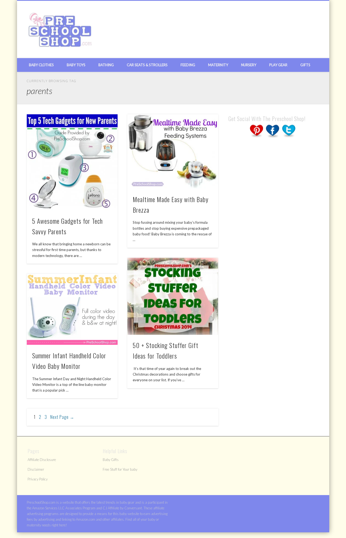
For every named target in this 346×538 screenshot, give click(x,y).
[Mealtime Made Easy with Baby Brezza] (172, 151)
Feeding (188, 65)
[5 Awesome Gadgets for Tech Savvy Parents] (72, 162)
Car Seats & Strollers (147, 65)
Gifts (305, 65)
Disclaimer (36, 469)
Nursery (248, 65)
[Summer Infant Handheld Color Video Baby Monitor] (72, 309)
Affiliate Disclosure (42, 459)
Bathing (106, 65)
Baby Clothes (41, 65)
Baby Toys (76, 65)
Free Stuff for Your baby (120, 469)
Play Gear (278, 65)
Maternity (218, 65)
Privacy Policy (38, 479)
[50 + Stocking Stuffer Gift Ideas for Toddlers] (172, 296)
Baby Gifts (111, 459)
